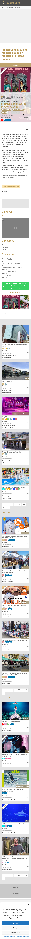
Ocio (27, 751)
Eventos (15, 65)
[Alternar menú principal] (27, 3)
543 (4, 507)
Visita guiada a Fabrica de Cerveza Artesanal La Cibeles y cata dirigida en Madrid (14, 858)
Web (4, 216)
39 (22, 875)
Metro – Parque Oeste (9, 271)
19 (26, 690)
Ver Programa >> (11, 187)
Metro (27, 378)
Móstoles (16, 893)
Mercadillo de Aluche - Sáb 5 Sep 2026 (14, 640)
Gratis (5, 191)
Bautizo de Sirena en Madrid (11, 721)
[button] (28, 904)
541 (19, 504)
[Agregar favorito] (28, 352)
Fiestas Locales (18, 109)
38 (19, 875)
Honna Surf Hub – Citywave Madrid (13, 487)
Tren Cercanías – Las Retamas (12, 267)
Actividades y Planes (22, 786)
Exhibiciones (6, 109)
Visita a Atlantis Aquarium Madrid (13, 824)
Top (10, 191)
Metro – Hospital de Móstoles (11, 263)
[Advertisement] (15, 26)
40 (26, 875)
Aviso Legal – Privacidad (9, 936)
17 (19, 690)
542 (24, 504)
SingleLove (6, 417)
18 (22, 690)
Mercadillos (25, 533)
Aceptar (15, 923)
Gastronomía (25, 853)
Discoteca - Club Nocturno (21, 413)
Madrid (15, 887)
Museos (26, 341)
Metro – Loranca (7, 275)
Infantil (4, 112)
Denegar (15, 928)
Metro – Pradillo (7, 259)
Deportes (26, 718)
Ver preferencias (15, 932)
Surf (27, 484)
